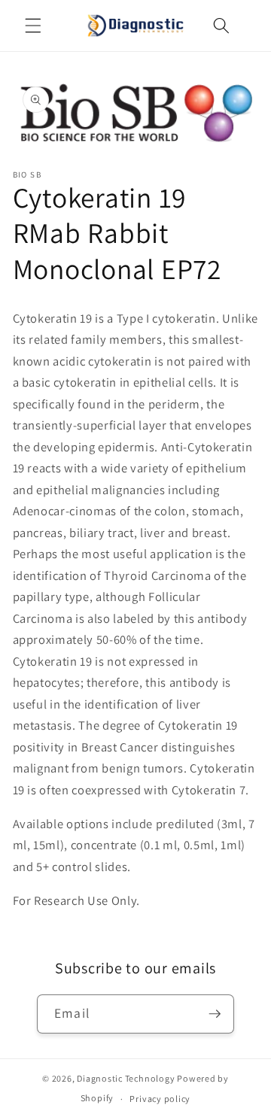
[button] (33, 26)
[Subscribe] (214, 1014)
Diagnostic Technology (126, 1078)
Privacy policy (159, 1098)
